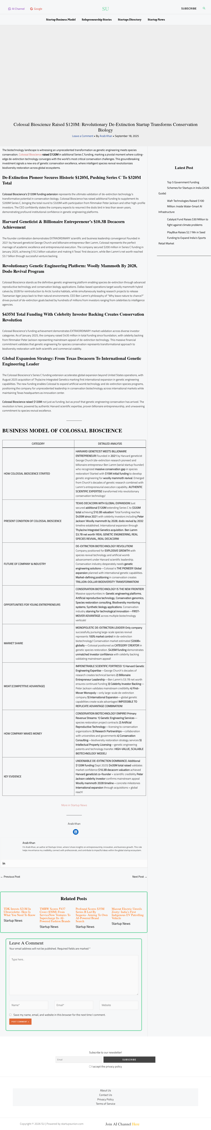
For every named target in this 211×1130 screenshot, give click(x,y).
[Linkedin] (3, 863)
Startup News (156, 19)
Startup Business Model (61, 19)
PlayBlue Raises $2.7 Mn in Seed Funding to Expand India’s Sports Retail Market (182, 238)
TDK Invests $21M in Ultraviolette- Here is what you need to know (19, 912)
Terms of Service (105, 1104)
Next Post (139, 876)
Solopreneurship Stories (97, 19)
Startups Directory (129, 19)
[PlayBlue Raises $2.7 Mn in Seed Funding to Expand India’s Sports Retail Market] (161, 233)
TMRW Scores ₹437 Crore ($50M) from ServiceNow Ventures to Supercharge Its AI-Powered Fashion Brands (55, 915)
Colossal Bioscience (30, 154)
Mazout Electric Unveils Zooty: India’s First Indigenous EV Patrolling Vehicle (128, 913)
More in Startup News (74, 805)
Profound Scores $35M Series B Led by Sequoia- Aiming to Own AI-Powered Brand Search (92, 915)
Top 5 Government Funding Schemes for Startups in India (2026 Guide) (183, 188)
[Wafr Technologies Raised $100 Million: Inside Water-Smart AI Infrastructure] (161, 201)
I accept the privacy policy (106, 1066)
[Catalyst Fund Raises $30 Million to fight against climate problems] (161, 220)
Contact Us (105, 1095)
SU (105, 8)
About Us (105, 1090)
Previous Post (10, 876)
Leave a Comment (82, 135)
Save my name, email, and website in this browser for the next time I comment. (59, 1014)
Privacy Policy (105, 1099)
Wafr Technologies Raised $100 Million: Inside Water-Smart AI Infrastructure (181, 206)
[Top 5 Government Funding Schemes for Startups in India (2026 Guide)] (161, 183)
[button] (189, 8)
